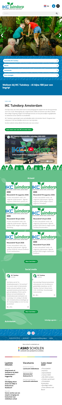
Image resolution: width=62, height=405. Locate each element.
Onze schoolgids (8, 75)
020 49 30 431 (26, 338)
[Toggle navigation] (58, 6)
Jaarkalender (8, 70)
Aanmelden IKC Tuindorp (11, 61)
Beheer (51, 338)
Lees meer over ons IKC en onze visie (18, 130)
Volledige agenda (50, 320)
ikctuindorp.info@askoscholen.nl (39, 338)
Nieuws (6, 65)
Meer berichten (31, 261)
